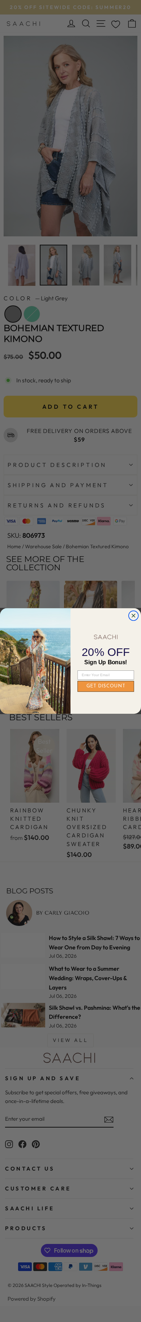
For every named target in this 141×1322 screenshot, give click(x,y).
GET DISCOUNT (105, 686)
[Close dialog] (133, 615)
